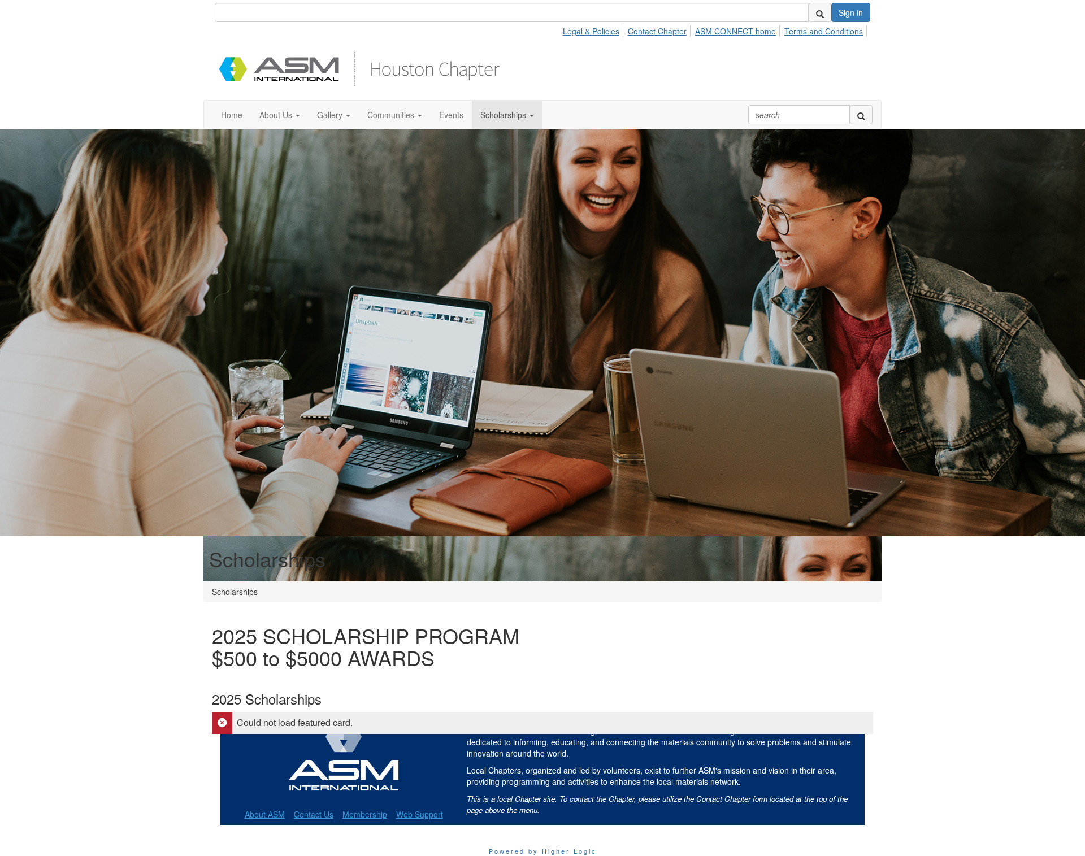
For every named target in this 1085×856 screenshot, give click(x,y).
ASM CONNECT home (735, 31)
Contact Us (313, 814)
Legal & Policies (591, 31)
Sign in (851, 12)
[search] (820, 12)
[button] (280, 115)
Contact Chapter (657, 31)
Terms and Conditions (823, 31)
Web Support (419, 814)
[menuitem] (594, 29)
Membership (364, 814)
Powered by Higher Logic (543, 850)
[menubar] (716, 29)
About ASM (265, 814)
